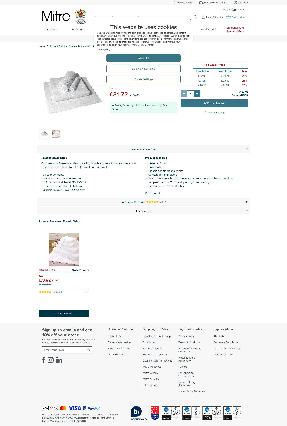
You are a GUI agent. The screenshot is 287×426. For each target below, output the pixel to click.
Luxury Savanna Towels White (60, 221)
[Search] (195, 17)
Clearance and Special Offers (235, 29)
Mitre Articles (151, 378)
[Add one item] (197, 93)
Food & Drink (209, 29)
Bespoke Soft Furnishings (157, 360)
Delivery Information (119, 342)
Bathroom (78, 29)
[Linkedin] (59, 359)
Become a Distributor (226, 342)
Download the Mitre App (157, 336)
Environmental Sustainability (186, 374)
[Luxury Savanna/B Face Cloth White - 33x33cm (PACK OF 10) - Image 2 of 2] (56, 134)
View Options (64, 313)
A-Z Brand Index (152, 348)
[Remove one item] (184, 93)
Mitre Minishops (152, 366)
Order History (115, 354)
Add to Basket (214, 103)
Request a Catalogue (155, 354)
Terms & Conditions (189, 342)
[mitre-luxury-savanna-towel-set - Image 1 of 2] (44, 134)
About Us (219, 336)
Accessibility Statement (192, 391)
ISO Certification (223, 354)
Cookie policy (103, 49)
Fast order (243, 2)
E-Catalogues (150, 385)
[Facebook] (43, 359)
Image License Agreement (186, 359)
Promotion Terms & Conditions (189, 350)
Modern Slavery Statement (187, 384)
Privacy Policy (186, 336)
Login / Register (214, 16)
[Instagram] (51, 359)
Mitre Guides (150, 372)
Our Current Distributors (228, 348)
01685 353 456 (184, 2)
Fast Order (149, 342)
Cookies (183, 366)
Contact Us (114, 336)
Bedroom (52, 29)
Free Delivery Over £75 (215, 2)
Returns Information (119, 348)
